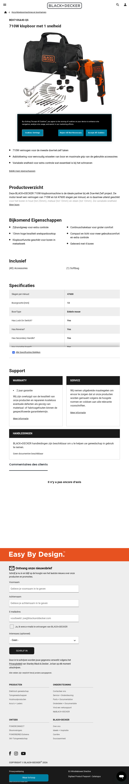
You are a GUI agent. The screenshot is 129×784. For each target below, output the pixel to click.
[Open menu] (4, 4)
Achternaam (15, 596)
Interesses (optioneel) (19, 633)
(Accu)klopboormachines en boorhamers (28, 12)
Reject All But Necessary (71, 133)
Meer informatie (20, 418)
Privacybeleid (15, 664)
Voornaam (14, 582)
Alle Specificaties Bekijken (28, 352)
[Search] (117, 4)
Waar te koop (28, 777)
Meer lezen (14, 204)
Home (5, 12)
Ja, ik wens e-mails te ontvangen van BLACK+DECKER (41, 626)
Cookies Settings (32, 133)
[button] (10, 753)
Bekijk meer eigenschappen (22, 171)
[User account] (125, 4)
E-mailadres (15, 611)
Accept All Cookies (96, 133)
